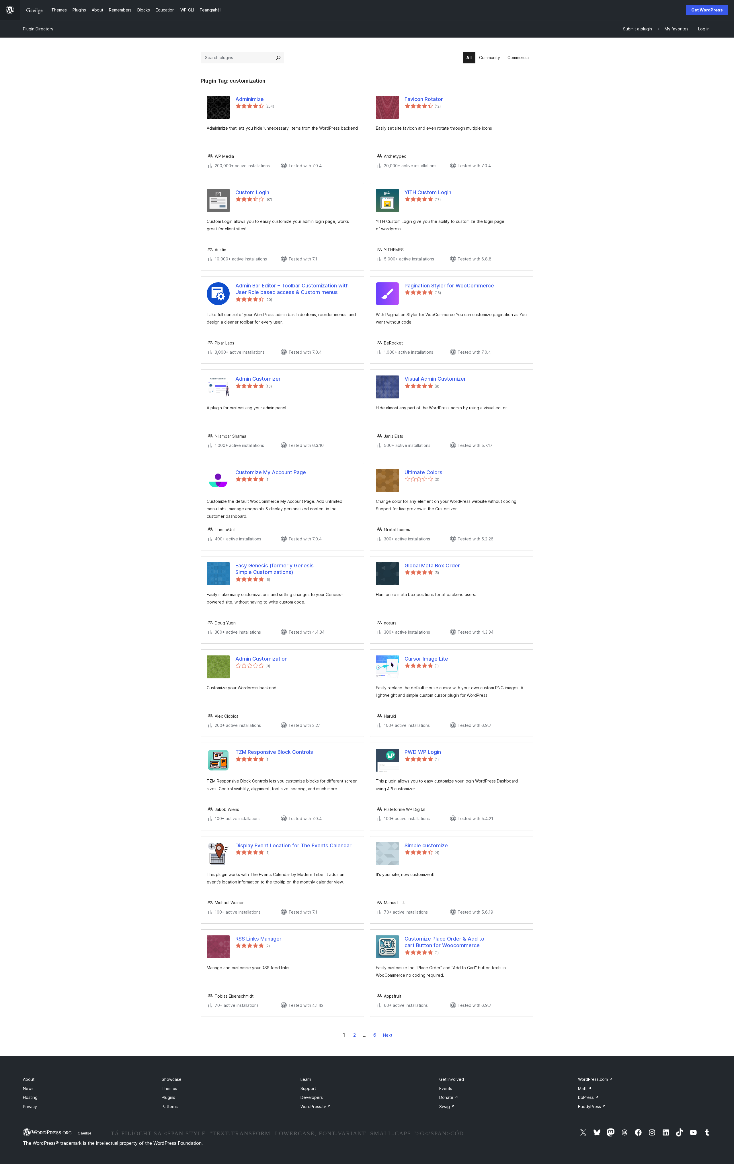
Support (308, 1088)
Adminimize (249, 99)
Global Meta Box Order (432, 565)
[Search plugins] (278, 57)
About (28, 1079)
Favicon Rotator (424, 99)
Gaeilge (84, 1133)
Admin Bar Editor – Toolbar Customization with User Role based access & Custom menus (292, 289)
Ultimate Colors (423, 472)
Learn (305, 1079)
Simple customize (426, 845)
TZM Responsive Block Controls (274, 752)
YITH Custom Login (428, 192)
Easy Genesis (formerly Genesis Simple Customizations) (274, 568)
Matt (585, 1088)
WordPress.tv (315, 1106)
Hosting (30, 1097)
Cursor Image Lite (426, 659)
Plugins (168, 1097)
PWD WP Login (423, 752)
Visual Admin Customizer (435, 379)
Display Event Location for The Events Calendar (293, 845)
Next (387, 1035)
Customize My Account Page (270, 472)
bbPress (588, 1097)
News (28, 1088)
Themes (169, 1088)
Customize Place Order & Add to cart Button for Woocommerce (444, 942)
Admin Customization (261, 659)
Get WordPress (707, 9)
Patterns (170, 1106)
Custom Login (252, 192)
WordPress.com (595, 1079)
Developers (311, 1097)
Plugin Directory (38, 28)
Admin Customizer (258, 379)
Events (445, 1088)
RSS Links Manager (258, 939)
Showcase (171, 1079)
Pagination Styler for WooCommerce (449, 286)
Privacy (30, 1106)
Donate (448, 1097)
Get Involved (451, 1079)
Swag (447, 1106)
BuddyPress (592, 1106)
